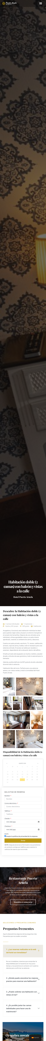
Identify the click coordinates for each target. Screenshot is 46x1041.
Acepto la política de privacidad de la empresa (22, 836)
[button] (40, 3)
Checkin (7, 818)
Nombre (7, 796)
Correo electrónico (10, 803)
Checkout (7, 826)
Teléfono (7, 811)
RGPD (6, 834)
